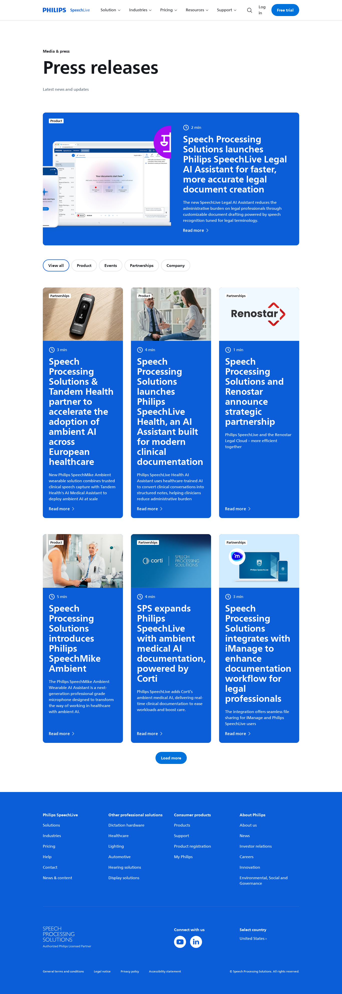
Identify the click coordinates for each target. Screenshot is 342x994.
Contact (50, 867)
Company (175, 265)
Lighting (116, 846)
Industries (52, 836)
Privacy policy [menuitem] (130, 971)
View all (56, 265)
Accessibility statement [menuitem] (165, 971)
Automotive (119, 857)
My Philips (183, 857)
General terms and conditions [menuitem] (63, 971)
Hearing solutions (124, 867)
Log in (262, 10)
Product (84, 265)
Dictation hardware (126, 825)
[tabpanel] (171, 525)
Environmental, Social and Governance (264, 880)
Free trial (285, 10)
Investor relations (256, 846)
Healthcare (118, 836)
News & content (57, 878)
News (245, 836)
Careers (246, 857)
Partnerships (141, 265)
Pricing (49, 846)
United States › (253, 938)
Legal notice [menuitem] (102, 971)
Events (110, 265)
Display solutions (123, 878)
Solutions (51, 825)
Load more (171, 757)
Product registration (192, 846)
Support (181, 836)
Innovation (250, 867)
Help (47, 857)
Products (182, 825)
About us (248, 825)
